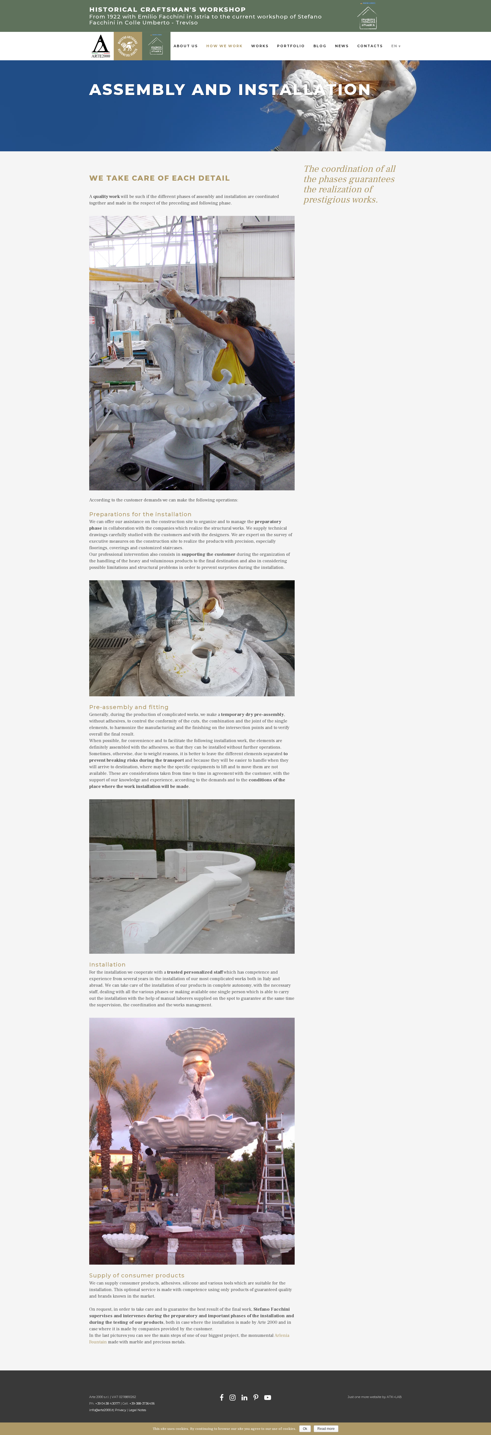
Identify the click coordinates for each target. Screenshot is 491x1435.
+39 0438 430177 (107, 1403)
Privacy (120, 1410)
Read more (326, 1429)
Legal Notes (137, 1410)
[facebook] (222, 1397)
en (394, 46)
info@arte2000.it (101, 1410)
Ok (305, 1429)
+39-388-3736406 (142, 1403)
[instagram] (233, 1397)
